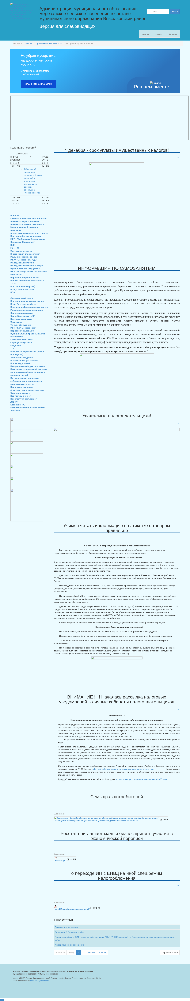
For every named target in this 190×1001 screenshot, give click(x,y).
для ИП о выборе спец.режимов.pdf (72, 909)
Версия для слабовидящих (67, 26)
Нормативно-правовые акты (48, 43)
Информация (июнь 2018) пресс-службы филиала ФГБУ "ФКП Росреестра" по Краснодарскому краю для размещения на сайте (114, 938)
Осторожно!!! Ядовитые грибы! (69, 931)
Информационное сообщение (69, 944)
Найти (175, 11)
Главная (145, 33)
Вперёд (91, 952)
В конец (102, 952)
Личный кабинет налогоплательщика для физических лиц (123, 768)
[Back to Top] (2, 1000)
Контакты (172, 33)
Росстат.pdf (60, 860)
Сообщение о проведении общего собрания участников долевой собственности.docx (96, 820)
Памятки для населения (66, 927)
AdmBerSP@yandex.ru (39, 980)
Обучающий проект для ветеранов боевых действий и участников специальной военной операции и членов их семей (33, 180)
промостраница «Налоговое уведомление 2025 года (141, 779)
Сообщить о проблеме (39, 84)
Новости (158, 33)
